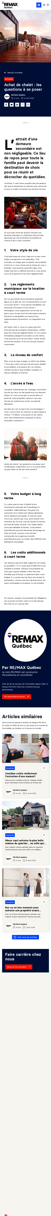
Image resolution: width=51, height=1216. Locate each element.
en (44, 5)
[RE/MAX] (8, 5)
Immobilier (9, 79)
